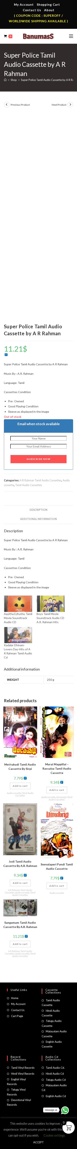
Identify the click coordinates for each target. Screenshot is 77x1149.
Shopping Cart (48, 4)
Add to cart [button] (20, 785)
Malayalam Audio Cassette (54, 1034)
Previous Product (20, 104)
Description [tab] (38, 509)
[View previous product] (7, 104)
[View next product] (70, 104)
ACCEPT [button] (38, 1142)
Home (14, 998)
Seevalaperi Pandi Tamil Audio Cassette (57, 866)
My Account (24, 4)
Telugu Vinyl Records (16, 1092)
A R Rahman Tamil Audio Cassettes (40, 480)
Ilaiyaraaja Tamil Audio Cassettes (60, 798)
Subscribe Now (38, 458)
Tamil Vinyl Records (22, 1067)
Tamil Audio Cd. (55, 1067)
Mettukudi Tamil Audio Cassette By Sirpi (20, 766)
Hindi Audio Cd (55, 1073)
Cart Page (17, 1016)
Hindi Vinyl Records (22, 1073)
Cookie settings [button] (54, 1135)
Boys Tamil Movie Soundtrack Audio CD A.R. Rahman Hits (50, 618)
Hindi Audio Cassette (51, 1013)
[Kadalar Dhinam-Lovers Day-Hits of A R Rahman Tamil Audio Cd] (18, 635)
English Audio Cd (56, 1096)
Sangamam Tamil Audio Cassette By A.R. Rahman (20, 925)
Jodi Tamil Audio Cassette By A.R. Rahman (20, 863)
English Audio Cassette (52, 1044)
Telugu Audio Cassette (52, 1023)
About (49, 10)
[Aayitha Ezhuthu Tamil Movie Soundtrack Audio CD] (18, 604)
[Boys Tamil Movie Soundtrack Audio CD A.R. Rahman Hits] (51, 604)
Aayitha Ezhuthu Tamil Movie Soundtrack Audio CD (18, 618)
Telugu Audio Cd (56, 1079)
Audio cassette (14, 793)
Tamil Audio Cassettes (28, 485)
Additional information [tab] (38, 519)
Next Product (59, 104)
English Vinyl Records (16, 1082)
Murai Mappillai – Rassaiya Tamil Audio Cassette (57, 768)
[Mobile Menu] (71, 36)
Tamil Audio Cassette (51, 1003)
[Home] (5, 80)
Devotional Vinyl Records (19, 1102)
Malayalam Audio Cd (54, 1088)
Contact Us (32, 10)
